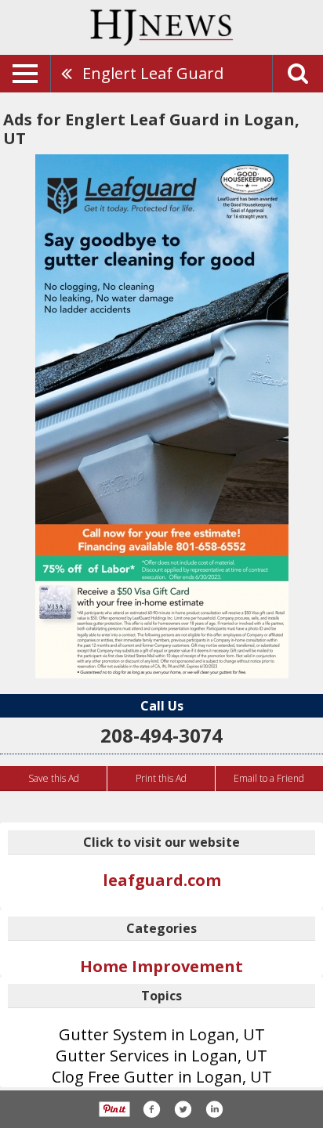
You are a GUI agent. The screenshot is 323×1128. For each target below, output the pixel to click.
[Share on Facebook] (151, 1109)
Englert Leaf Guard (152, 73)
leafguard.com (162, 880)
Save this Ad (53, 778)
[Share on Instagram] (214, 1109)
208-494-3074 (161, 735)
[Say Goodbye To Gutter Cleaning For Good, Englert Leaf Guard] (162, 416)
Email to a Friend (269, 778)
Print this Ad (161, 778)
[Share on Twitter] (182, 1109)
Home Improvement (161, 966)
